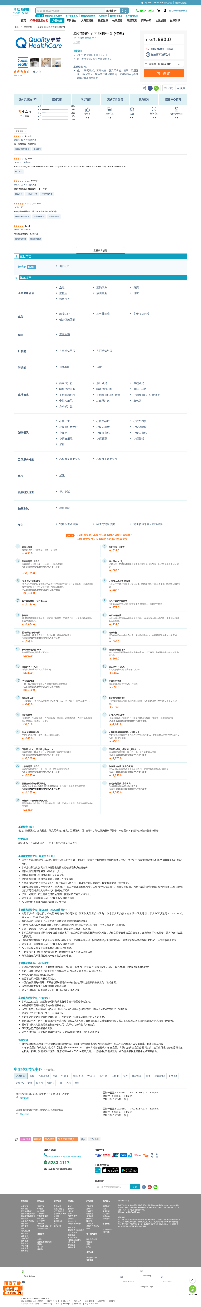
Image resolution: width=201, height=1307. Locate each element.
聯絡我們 (66, 1301)
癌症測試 (24, 1233)
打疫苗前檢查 (26, 1211)
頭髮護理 (71, 1244)
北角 (148, 1076)
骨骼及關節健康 (74, 1239)
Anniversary (47, 1303)
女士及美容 (72, 1232)
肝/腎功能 (94, 1139)
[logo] (20, 16)
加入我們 (77, 1301)
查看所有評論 (100, 250)
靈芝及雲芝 (72, 1216)
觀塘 (32, 1076)
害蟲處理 (89, 1223)
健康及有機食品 (92, 1226)
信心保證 (49, 1139)
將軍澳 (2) (137, 1076)
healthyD (66, 1303)
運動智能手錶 (91, 1257)
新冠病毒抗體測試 (28, 1213)
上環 (60, 1083)
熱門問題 (106, 1231)
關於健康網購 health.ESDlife (32, 1301)
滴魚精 (71, 1218)
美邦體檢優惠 (71, 15)
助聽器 (40, 1249)
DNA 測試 (25, 1238)
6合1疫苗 (41, 1221)
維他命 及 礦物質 (75, 1223)
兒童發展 (24, 1248)
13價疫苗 (41, 1213)
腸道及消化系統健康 (76, 1229)
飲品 (88, 1228)
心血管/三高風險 (27, 1221)
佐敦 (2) (20, 1083)
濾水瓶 (56, 1218)
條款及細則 (89, 1301)
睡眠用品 (89, 1221)
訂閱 (135, 1186)
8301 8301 (177, 859)
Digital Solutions (91, 1303)
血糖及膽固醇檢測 (44, 1241)
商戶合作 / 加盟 (53, 1301)
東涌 (30, 1083)
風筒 (88, 1244)
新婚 (37, 1303)
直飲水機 (57, 1206)
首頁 (23, 20)
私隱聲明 (101, 1301)
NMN (70, 1206)
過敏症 (23, 1228)
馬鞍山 (50, 1083)
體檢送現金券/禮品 (53, 15)
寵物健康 (89, 1213)
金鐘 (55, 1076)
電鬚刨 (89, 1241)
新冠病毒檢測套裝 (28, 1216)
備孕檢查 (24, 1226)
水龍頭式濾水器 (60, 1213)
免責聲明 (112, 1301)
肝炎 (83, 1139)
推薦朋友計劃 (181, 2)
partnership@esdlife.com (131, 1212)
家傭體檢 (24, 1236)
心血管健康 (72, 1237)
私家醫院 (103, 15)
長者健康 (89, 1216)
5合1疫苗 (41, 1218)
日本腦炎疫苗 (42, 1228)
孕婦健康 (71, 1247)
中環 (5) (65, 1076)
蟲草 (70, 1213)
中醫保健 (24, 1245)
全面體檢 (25, 1139)
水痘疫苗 (40, 1223)
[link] (28, 1275)
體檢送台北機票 (88, 15)
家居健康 (106, 1211)
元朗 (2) (115, 1076)
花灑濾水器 (58, 1221)
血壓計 (40, 1239)
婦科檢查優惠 (116, 15)
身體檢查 (106, 1206)
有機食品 (106, 1216)
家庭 (57, 1303)
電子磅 (40, 1246)
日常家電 (89, 1206)
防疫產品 (89, 1218)
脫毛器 (89, 1246)
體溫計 (40, 1244)
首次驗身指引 (108, 1229)
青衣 (125, 1076)
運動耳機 (89, 1260)
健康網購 (77, 1303)
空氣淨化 (89, 1208)
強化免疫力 (72, 1227)
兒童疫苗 (40, 1206)
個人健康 (106, 1213)
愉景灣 (39, 1083)
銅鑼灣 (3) (160, 1076)
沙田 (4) (91, 1076)
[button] (63, 62)
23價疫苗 (41, 1211)
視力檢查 (24, 1240)
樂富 (77, 1083)
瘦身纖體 (71, 1234)
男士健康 (24, 1218)
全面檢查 (24, 1206)
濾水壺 (56, 1216)
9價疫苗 (40, 1208)
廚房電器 (89, 1211)
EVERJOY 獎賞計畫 (163, 2)
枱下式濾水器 (59, 1211)
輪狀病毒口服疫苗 (44, 1226)
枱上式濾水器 (59, 1208)
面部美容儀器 (91, 1239)
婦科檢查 (24, 1208)
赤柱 (68, 1083)
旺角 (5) (173, 1076)
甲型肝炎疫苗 (42, 1216)
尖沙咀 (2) (21, 1076)
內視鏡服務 (25, 1231)
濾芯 (55, 1223)
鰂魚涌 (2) (78, 1076)
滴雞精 (71, 1208)
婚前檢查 (24, 1223)
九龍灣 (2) (43, 1076)
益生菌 (71, 1211)
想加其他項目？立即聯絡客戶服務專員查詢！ (103, 539)
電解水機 (57, 1226)
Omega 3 (72, 1221)
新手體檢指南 (132, 15)
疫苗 (104, 1208)
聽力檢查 (24, 1243)
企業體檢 (24, 1250)
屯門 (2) (103, 1076)
